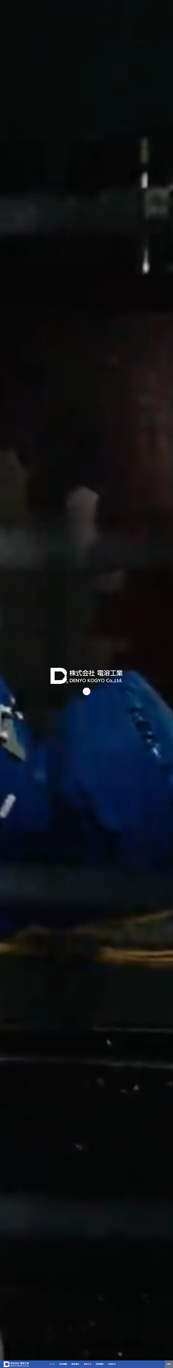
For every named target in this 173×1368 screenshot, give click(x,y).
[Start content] (86, 691)
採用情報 (99, 1364)
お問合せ (112, 1364)
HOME (52, 1364)
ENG (169, 1364)
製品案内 (75, 1364)
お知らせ (87, 1364)
